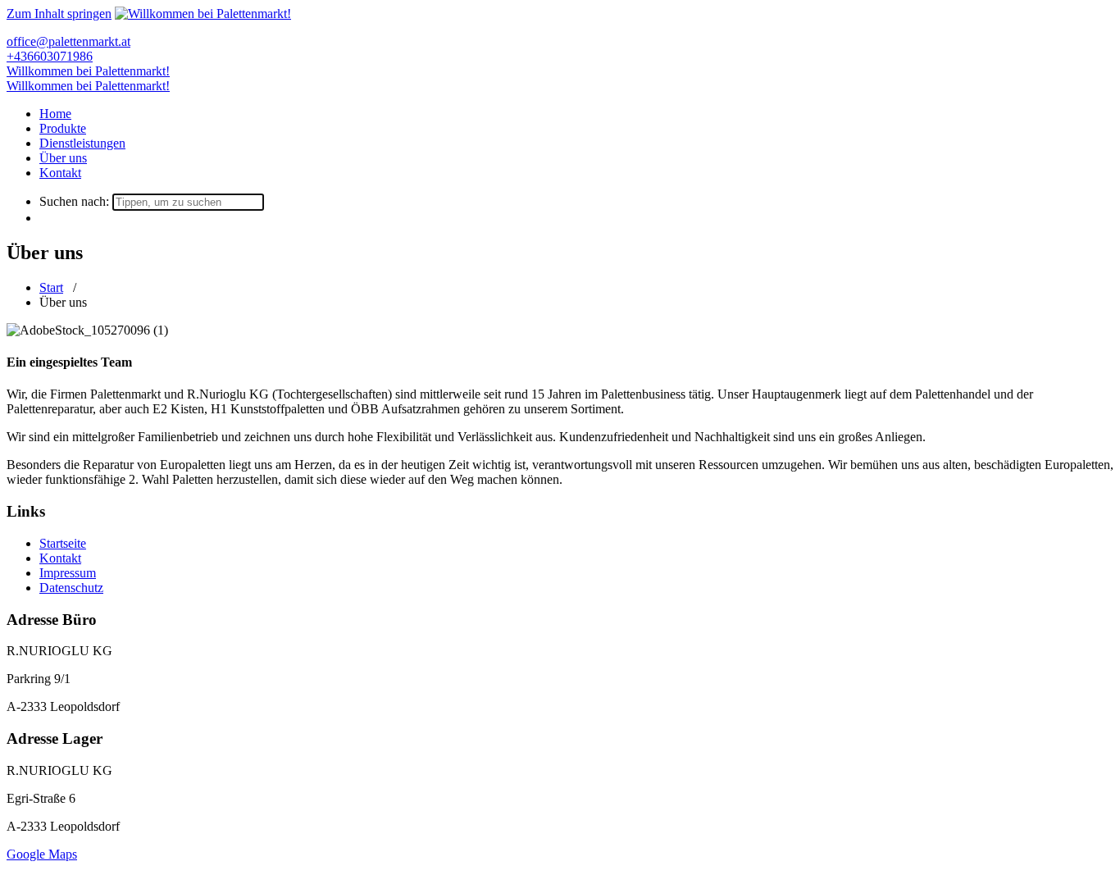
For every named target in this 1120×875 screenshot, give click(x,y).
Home (55, 114)
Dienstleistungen (82, 143)
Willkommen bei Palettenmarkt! (88, 71)
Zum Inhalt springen (59, 14)
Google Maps (42, 854)
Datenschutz (71, 588)
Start (51, 287)
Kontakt (60, 173)
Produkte (62, 128)
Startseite (62, 543)
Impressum (67, 573)
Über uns (63, 158)
